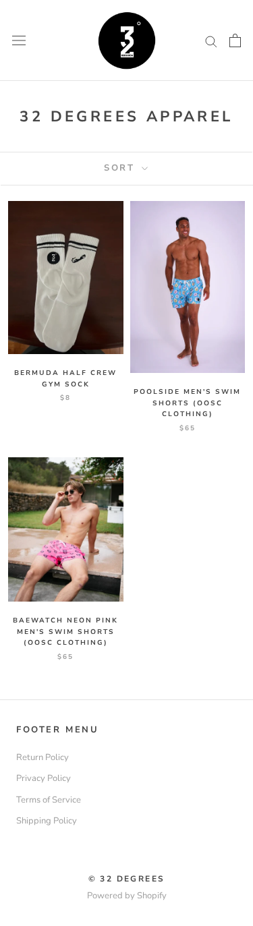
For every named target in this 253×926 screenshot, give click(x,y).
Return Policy (42, 757)
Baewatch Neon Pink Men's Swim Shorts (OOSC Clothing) (65, 631)
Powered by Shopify (127, 896)
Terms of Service (48, 800)
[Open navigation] (19, 40)
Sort (121, 168)
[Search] (211, 41)
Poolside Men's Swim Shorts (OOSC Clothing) (187, 403)
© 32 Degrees (126, 878)
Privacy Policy (43, 778)
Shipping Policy (46, 821)
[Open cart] (235, 40)
